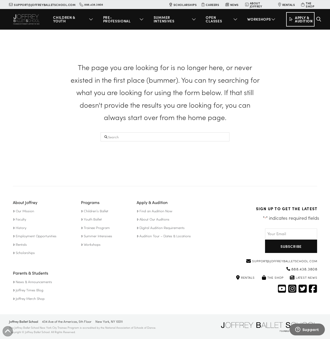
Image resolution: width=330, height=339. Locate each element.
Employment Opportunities (36, 235)
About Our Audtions (154, 219)
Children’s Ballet (96, 210)
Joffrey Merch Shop (30, 298)
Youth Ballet (93, 219)
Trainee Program (97, 227)
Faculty (21, 219)
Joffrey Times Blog (29, 289)
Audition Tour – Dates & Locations (165, 235)
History (21, 227)
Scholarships (25, 252)
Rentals (21, 244)
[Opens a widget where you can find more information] (307, 330)
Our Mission (25, 210)
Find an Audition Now (155, 210)
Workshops (92, 244)
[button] (74, 19)
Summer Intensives (98, 235)
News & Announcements (34, 281)
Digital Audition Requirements (162, 227)
